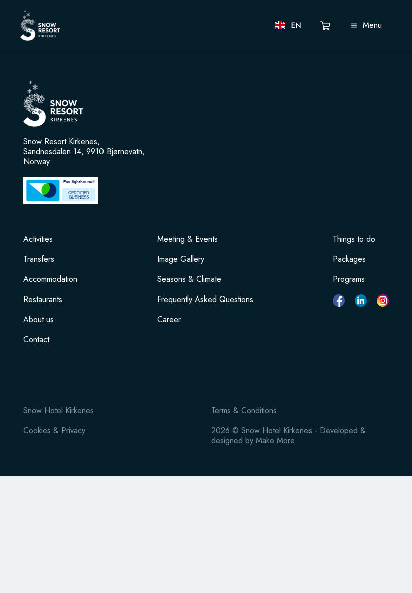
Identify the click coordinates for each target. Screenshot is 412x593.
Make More (275, 440)
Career (169, 320)
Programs (349, 279)
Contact (36, 340)
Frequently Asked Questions (205, 299)
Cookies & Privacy (54, 430)
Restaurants (42, 299)
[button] (288, 25)
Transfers (38, 259)
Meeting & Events (187, 239)
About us (38, 320)
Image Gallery (180, 259)
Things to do (354, 239)
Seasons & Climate (189, 279)
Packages (349, 259)
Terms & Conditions (244, 410)
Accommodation (50, 279)
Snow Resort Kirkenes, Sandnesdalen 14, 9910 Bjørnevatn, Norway (84, 152)
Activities (38, 239)
